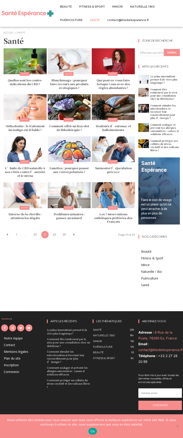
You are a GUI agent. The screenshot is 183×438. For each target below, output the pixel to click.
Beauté (146, 251)
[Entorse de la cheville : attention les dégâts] (25, 195)
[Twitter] (20, 327)
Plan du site (12, 358)
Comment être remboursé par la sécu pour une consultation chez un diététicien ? (163, 94)
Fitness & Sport (152, 258)
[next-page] (73, 234)
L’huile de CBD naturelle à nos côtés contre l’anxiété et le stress (25, 172)
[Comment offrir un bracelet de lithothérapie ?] (69, 107)
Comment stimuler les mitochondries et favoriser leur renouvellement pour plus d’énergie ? (163, 112)
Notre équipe (13, 338)
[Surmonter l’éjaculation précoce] (113, 149)
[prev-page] (7, 234)
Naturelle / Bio (151, 271)
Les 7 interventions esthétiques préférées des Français (113, 218)
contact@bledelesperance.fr (160, 350)
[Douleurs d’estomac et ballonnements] (113, 107)
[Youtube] (28, 327)
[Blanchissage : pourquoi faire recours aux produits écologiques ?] (69, 61)
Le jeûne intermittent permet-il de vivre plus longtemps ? (163, 79)
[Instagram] (12, 327)
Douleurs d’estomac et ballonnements (113, 128)
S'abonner (160, 405)
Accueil (8, 32)
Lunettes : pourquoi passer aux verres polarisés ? (69, 170)
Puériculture (149, 278)
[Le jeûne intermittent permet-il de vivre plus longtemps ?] (143, 79)
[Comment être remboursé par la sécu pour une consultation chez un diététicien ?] (143, 92)
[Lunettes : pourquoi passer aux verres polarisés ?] (69, 149)
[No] (177, 426)
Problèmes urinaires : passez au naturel (69, 216)
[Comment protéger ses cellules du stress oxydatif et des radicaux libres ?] (143, 143)
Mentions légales (16, 351)
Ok (93, 431)
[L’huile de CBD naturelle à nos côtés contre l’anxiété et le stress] (25, 149)
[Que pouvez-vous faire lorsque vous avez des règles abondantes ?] (113, 61)
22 (54, 234)
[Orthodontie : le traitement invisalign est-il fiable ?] (25, 107)
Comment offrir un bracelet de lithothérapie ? (69, 128)
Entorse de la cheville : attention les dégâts (25, 216)
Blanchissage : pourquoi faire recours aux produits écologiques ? (69, 84)
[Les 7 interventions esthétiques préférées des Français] (113, 195)
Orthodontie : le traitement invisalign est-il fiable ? (25, 128)
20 (35, 234)
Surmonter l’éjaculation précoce (113, 170)
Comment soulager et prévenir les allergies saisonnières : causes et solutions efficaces (164, 129)
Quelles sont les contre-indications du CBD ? (25, 82)
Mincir (145, 265)
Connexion (11, 372)
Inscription (11, 365)
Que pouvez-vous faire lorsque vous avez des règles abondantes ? (113, 84)
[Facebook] (4, 327)
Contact (9, 345)
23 (64, 234)
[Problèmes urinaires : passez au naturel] (69, 195)
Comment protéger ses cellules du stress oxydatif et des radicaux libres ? (164, 145)
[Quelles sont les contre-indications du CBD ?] (25, 61)
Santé (24, 73)
